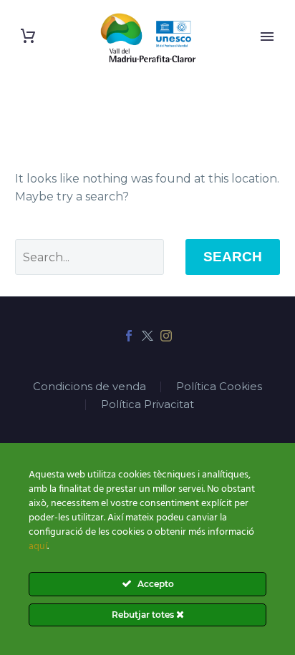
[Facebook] (129, 335)
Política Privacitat (147, 404)
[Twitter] (147, 335)
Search (232, 256)
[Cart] (28, 36)
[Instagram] (166, 335)
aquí (38, 546)
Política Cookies (219, 387)
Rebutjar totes (144, 614)
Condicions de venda (89, 387)
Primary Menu (267, 36)
